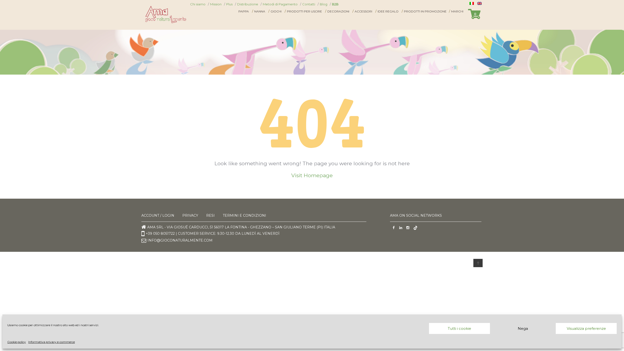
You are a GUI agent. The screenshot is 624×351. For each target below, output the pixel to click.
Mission (216, 4)
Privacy (190, 215)
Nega (523, 328)
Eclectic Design (217, 263)
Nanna (259, 11)
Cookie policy (16, 342)
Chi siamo (197, 4)
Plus (229, 4)
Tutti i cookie (459, 328)
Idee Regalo (388, 11)
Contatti (308, 4)
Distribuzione (247, 4)
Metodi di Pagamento (280, 4)
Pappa (243, 11)
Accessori (363, 11)
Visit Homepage (312, 175)
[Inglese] (480, 3)
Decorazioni (338, 11)
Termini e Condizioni (244, 215)
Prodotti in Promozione (425, 11)
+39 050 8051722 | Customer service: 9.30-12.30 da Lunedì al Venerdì (213, 233)
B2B (335, 4)
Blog (323, 4)
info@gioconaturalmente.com (180, 240)
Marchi (457, 11)
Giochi (276, 11)
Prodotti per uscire (304, 11)
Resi (210, 215)
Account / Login (157, 215)
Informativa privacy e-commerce (51, 342)
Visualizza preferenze (586, 328)
